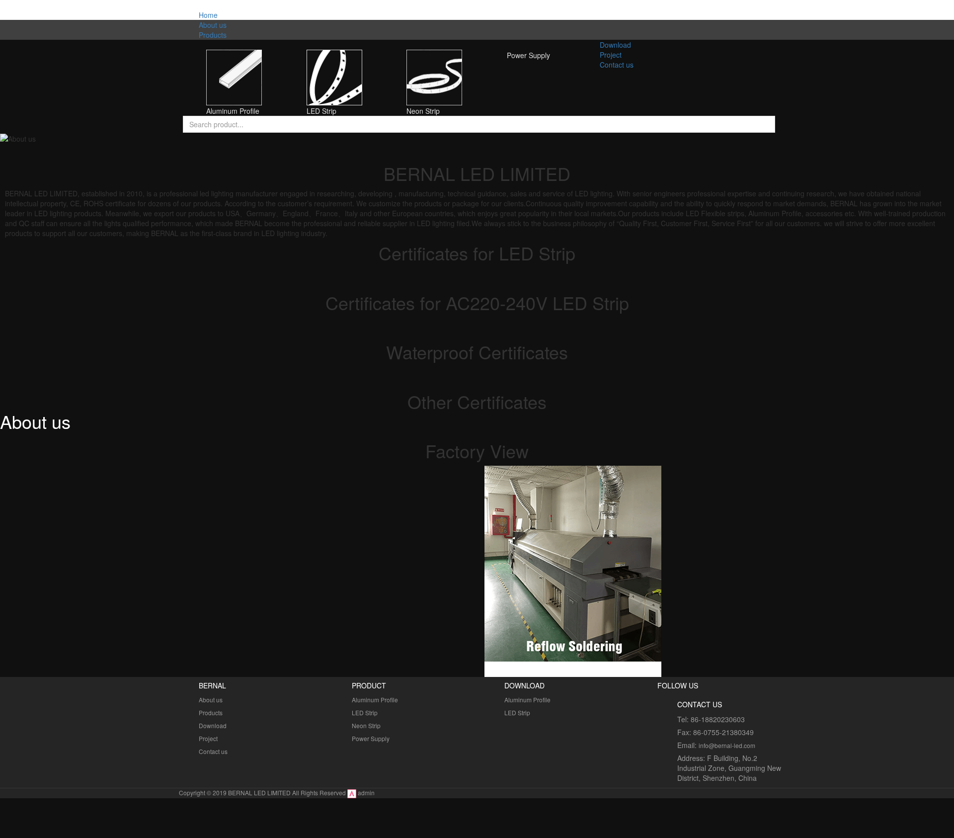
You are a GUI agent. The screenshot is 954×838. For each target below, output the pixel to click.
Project (208, 738)
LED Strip (365, 712)
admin (366, 792)
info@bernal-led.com (727, 745)
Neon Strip (366, 725)
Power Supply (371, 738)
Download (213, 725)
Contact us (213, 751)
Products (211, 712)
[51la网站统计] (351, 792)
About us (211, 699)
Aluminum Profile (375, 699)
